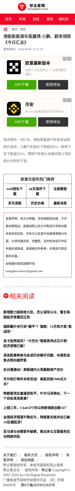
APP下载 (21, 84)
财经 (36, 19)
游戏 (49, 19)
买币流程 (14, 203)
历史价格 (37, 203)
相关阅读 (22, 296)
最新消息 (60, 203)
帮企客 (46, 470)
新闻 (22, 19)
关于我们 (9, 455)
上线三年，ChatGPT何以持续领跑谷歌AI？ (35, 408)
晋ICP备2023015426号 (38, 485)
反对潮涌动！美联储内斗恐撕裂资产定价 (33, 369)
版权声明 (52, 455)
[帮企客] (37, 6)
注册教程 (60, 189)
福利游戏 (64, 21)
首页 (8, 19)
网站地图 (27, 460)
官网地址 (53, 84)
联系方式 (31, 455)
